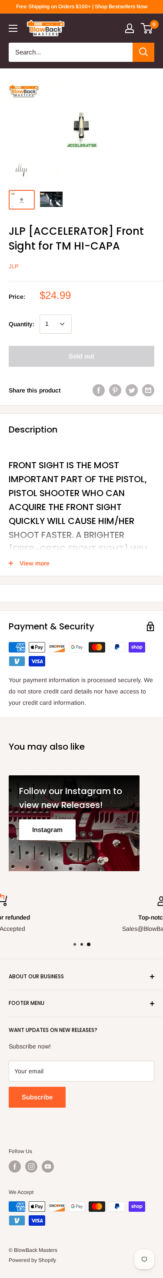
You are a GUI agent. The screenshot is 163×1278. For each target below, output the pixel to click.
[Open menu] (13, 28)
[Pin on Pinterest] (115, 390)
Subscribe (37, 1097)
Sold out (81, 356)
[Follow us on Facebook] (15, 1166)
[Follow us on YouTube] (48, 1166)
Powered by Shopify (32, 1260)
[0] (147, 28)
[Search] (143, 52)
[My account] (129, 28)
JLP (14, 266)
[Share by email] (148, 390)
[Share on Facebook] (99, 390)
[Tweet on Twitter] (132, 390)
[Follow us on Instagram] (31, 1166)
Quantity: (21, 324)
